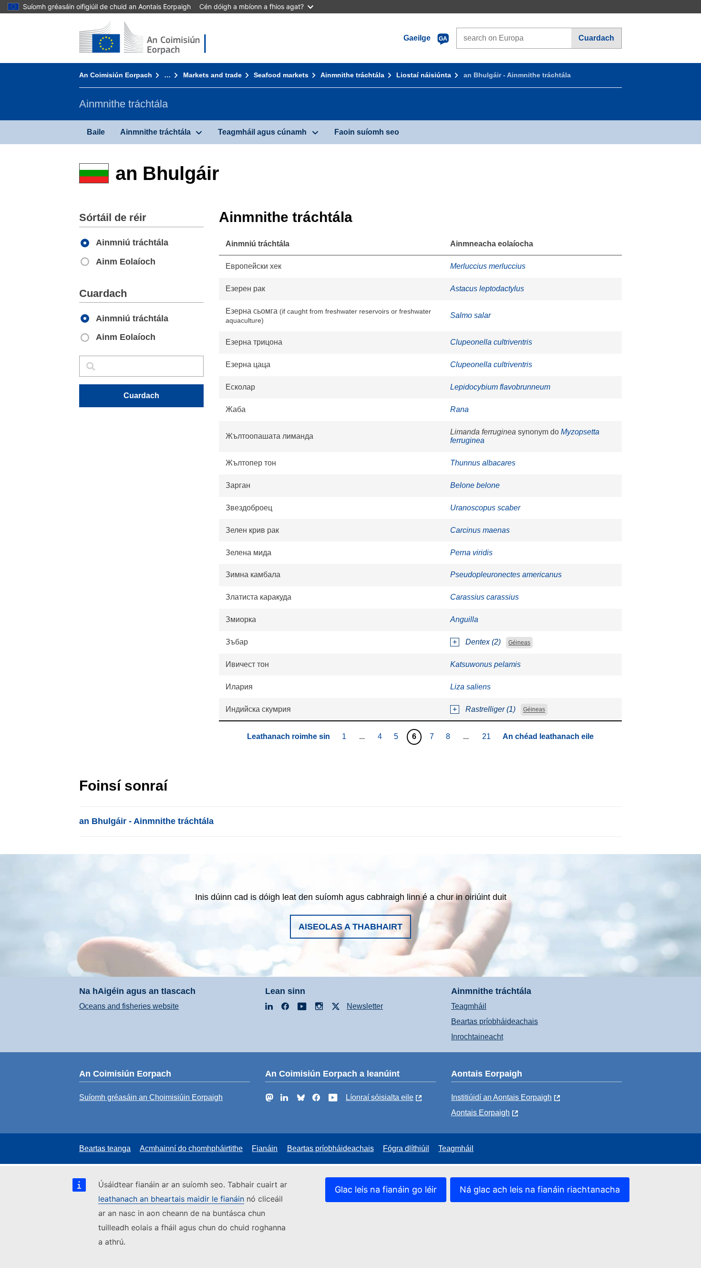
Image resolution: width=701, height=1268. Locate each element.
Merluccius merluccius (488, 266)
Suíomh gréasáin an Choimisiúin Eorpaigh (151, 1097)
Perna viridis (471, 553)
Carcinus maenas (480, 530)
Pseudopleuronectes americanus (506, 575)
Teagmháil (468, 1006)
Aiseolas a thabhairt (350, 926)
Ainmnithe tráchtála (352, 75)
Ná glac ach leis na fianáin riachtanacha (540, 1189)
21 (487, 736)
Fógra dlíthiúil (406, 1148)
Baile (96, 132)
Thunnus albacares (482, 463)
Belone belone (475, 485)
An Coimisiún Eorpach (115, 75)
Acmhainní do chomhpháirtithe (191, 1148)
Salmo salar (470, 315)
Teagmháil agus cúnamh (262, 132)
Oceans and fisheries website (129, 1006)
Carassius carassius (484, 597)
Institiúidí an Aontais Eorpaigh (501, 1097)
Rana (459, 409)
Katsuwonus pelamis (485, 664)
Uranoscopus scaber (485, 508)
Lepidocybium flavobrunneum (500, 387)
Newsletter (365, 1006)
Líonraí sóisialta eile (379, 1097)
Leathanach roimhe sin (288, 736)
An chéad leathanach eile (548, 736)
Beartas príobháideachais (494, 1021)
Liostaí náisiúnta (423, 75)
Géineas (519, 642)
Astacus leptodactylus (487, 289)
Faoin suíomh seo (366, 132)
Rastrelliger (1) (490, 709)
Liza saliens (470, 687)
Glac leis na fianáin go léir (386, 1189)
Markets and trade (212, 75)
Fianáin (265, 1148)
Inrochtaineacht (477, 1037)
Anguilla (464, 619)
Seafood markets (281, 75)
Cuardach (596, 38)
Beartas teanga (105, 1148)
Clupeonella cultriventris (491, 342)
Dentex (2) (483, 642)
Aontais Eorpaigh (480, 1113)
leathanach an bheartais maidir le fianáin (171, 1199)
